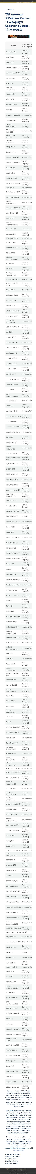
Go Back (11, 9)
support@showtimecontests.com (17, 1148)
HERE (11, 1111)
